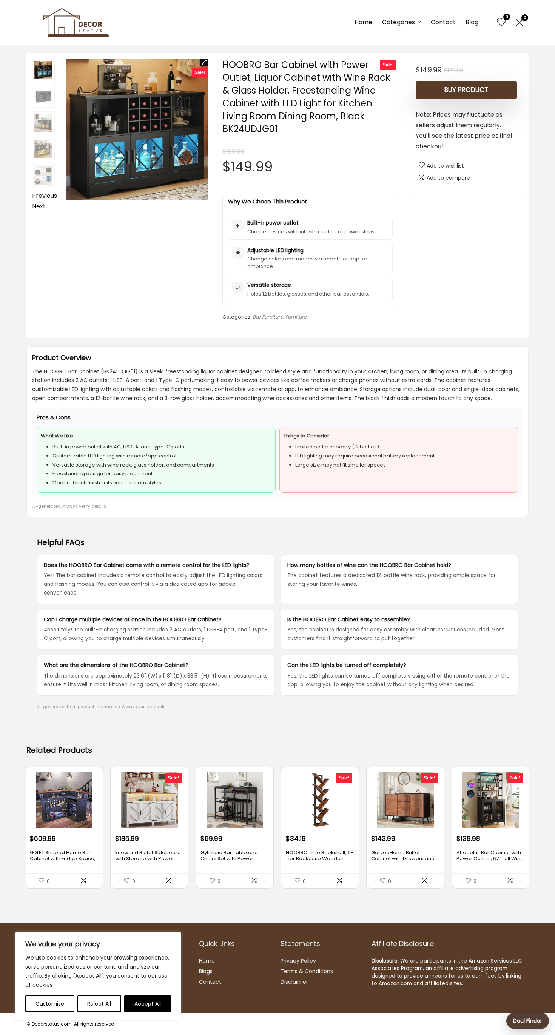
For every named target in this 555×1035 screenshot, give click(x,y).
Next (39, 206)
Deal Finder (527, 1020)
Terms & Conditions (307, 971)
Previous (44, 195)
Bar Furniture (268, 317)
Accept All (147, 1003)
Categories (398, 22)
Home (363, 22)
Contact (443, 22)
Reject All (99, 1003)
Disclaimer (294, 982)
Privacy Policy (298, 960)
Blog (472, 22)
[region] (98, 976)
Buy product (466, 89)
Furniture (296, 317)
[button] (204, 62)
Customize (49, 1003)
